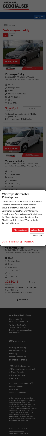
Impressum (29, 241)
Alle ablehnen (36, 230)
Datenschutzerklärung (12, 241)
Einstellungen (37, 235)
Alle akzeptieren (20, 230)
